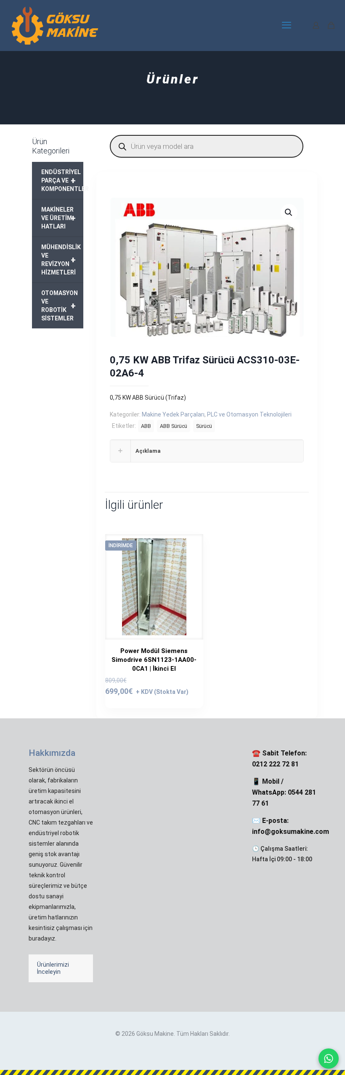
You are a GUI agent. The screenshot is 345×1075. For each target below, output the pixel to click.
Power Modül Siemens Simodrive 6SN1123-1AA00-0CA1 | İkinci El (153, 659)
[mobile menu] (286, 25)
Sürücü (204, 426)
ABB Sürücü (173, 426)
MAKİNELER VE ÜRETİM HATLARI (58, 218)
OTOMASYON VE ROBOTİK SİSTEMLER (59, 306)
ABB (146, 426)
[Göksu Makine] (55, 25)
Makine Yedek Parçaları (173, 414)
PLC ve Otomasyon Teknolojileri (249, 414)
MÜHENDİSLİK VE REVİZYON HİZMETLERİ (61, 260)
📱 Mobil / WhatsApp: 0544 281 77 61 (284, 792)
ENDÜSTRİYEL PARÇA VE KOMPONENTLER (62, 180)
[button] (289, 212)
